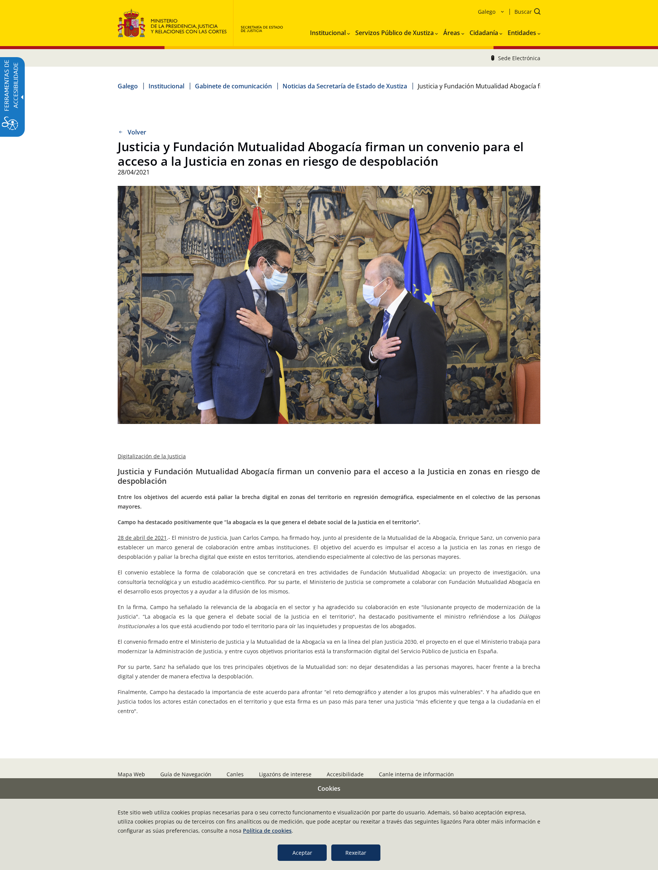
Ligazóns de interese (285, 774)
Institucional (166, 86)
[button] (525, 12)
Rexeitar (355, 852)
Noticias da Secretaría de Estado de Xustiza (345, 86)
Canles (235, 774)
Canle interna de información (416, 774)
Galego (128, 86)
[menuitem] (330, 31)
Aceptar (302, 852)
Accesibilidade (345, 774)
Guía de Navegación (185, 774)
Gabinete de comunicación (233, 86)
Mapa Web (131, 774)
